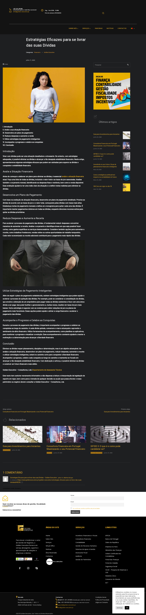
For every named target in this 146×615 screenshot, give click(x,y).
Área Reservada (51, 553)
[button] (103, 13)
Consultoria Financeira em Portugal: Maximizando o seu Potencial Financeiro (106, 144)
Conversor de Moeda (112, 579)
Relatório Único (110, 576)
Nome (72, 495)
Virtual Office (50, 546)
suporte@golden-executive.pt (67, 605)
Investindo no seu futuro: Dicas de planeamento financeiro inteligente (105, 165)
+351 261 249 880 (66, 600)
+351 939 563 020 (66, 602)
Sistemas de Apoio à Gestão (85, 549)
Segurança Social (111, 566)
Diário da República (112, 542)
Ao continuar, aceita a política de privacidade (86, 508)
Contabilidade (80, 542)
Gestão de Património (83, 560)
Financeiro (37, 52)
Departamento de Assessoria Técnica (47, 370)
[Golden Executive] (28, 528)
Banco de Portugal (111, 539)
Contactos (49, 556)
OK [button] (127, 608)
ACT (106, 583)
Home (48, 536)
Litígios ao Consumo (101, 602)
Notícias (48, 549)
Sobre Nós (49, 539)
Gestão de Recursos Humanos (86, 546)
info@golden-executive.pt (21, 11)
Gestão (49, 453)
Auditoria (79, 556)
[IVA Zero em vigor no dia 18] (126, 187)
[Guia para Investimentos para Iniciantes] (126, 135)
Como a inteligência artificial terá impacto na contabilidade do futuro (105, 176)
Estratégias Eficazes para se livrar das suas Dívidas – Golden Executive (33, 478)
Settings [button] (119, 608)
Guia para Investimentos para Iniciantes (106, 134)
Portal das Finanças (112, 560)
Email (72, 502)
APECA (107, 536)
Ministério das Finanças (113, 550)
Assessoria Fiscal (81, 553)
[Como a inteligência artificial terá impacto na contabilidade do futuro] (126, 177)
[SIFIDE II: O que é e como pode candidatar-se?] (126, 156)
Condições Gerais (100, 597)
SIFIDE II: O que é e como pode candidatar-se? (105, 448)
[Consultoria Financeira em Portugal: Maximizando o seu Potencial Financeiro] (126, 146)
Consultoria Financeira (83, 539)
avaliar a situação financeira (73, 176)
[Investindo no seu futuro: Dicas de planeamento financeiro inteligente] (126, 166)
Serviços (49, 542)
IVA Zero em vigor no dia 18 (102, 186)
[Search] (128, 64)
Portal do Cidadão (111, 563)
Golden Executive (49, 52)
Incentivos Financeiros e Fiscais (86, 536)
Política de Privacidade (102, 600)
